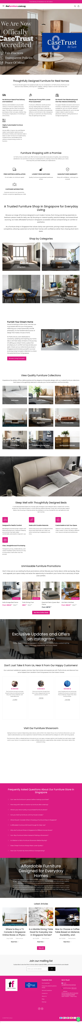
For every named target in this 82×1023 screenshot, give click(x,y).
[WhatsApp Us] (78, 1019)
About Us (44, 996)
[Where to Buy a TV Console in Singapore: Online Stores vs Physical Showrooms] (14, 916)
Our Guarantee (46, 983)
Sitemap (44, 1002)
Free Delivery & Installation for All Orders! (41, 1)
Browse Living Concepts (17, 358)
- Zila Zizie (41, 698)
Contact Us (44, 993)
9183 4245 (73, 988)
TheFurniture (19, 938)
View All (41, 948)
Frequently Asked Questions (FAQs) (49, 986)
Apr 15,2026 (36, 938)
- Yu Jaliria (14, 699)
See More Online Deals (41, 612)
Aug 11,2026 (10, 938)
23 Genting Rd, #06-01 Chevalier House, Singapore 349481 (70, 993)
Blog (43, 999)
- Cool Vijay (67, 699)
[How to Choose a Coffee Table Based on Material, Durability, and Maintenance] (67, 916)
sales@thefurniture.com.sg (69, 984)
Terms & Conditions (47, 990)
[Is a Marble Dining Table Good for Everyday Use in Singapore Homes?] (41, 916)
